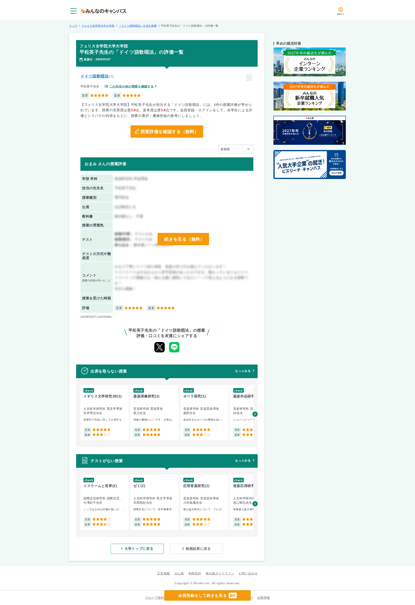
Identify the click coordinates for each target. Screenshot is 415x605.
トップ (73, 25)
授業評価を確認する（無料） (169, 131)
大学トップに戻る (138, 548)
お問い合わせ (248, 573)
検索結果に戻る (198, 548)
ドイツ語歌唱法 (94, 76)
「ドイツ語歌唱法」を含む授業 (137, 25)
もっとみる (243, 371)
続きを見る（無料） (184, 239)
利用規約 (194, 573)
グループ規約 (154, 597)
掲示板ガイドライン (220, 573)
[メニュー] (73, 11)
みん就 (179, 573)
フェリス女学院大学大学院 (97, 25)
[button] (255, 414)
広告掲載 (163, 573)
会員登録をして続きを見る (207, 595)
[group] (104, 412)
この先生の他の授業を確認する (131, 86)
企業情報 (263, 597)
